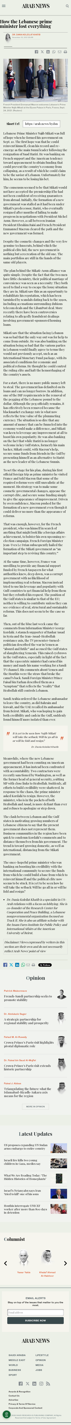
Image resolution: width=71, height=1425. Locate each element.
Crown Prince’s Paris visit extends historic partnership (27, 1067)
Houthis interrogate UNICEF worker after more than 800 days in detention (25, 1209)
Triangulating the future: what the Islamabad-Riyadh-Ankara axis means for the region (27, 1092)
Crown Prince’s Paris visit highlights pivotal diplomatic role (29, 1044)
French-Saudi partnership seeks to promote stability (28, 998)
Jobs (39, 1370)
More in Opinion (35, 1106)
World (13, 1365)
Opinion (35, 977)
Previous (5, 1263)
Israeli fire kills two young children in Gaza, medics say (22, 1161)
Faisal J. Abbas (12, 1083)
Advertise (13, 1400)
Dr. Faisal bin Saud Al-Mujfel (20, 1060)
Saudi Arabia (17, 1355)
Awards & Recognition (19, 1391)
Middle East (17, 1360)
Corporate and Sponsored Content (25, 1408)
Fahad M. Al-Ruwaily (15, 1037)
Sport (13, 1375)
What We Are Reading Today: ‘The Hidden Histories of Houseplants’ (25, 1177)
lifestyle (42, 1355)
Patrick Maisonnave (15, 990)
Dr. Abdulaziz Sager (15, 1013)
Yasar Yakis (23, 1272)
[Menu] (3, 6)
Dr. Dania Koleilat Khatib (26, 34)
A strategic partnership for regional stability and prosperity (26, 1021)
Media (39, 1365)
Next (65, 1263)
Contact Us (14, 1395)
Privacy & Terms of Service (22, 1404)
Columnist (14, 1239)
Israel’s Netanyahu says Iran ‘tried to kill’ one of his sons (22, 1192)
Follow (46, 965)
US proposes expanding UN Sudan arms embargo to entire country (26, 1146)
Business (15, 1370)
